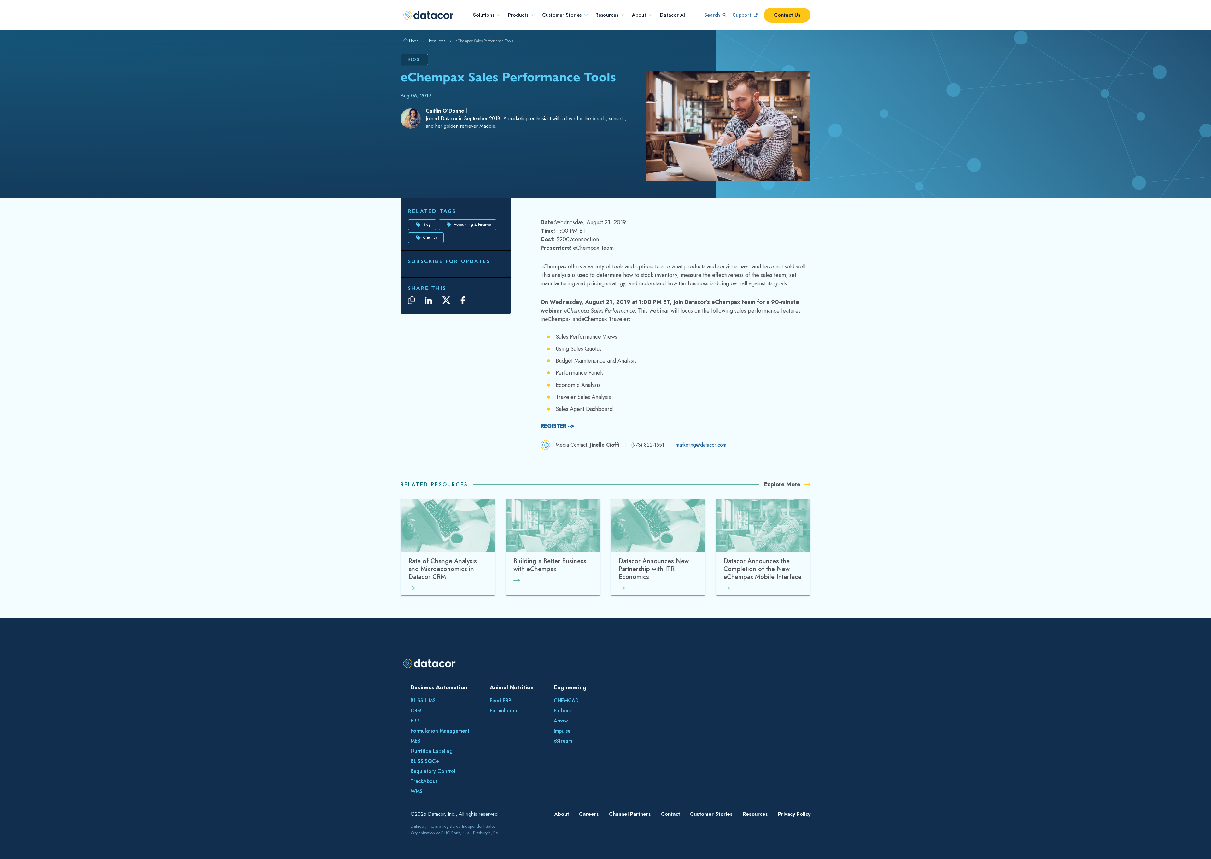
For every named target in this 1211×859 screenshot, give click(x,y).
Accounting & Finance (472, 224)
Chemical (430, 237)
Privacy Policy (794, 814)
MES (415, 741)
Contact (670, 814)
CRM (416, 710)
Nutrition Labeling (432, 751)
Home (413, 41)
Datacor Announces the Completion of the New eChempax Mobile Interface (762, 569)
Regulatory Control (433, 771)
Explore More (783, 484)
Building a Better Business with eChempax (549, 565)
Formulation (503, 710)
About (639, 15)
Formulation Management (440, 730)
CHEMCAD (566, 700)
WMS (417, 791)
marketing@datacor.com (701, 444)
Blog (427, 224)
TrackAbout (424, 781)
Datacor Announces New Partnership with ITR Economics (653, 569)
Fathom (562, 710)
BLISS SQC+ (425, 761)
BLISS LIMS (423, 700)
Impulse (562, 730)
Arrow (561, 720)
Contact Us (787, 15)
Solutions (483, 15)
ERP (415, 720)
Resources (606, 15)
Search (712, 15)
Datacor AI (672, 15)
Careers (589, 814)
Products (518, 15)
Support (742, 15)
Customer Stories (562, 15)
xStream (563, 741)
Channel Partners (630, 814)
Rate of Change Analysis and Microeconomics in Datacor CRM (442, 569)
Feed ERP (500, 700)
